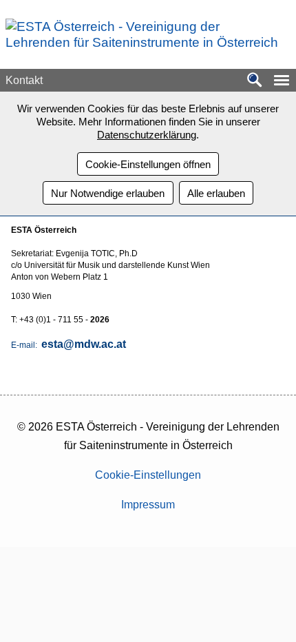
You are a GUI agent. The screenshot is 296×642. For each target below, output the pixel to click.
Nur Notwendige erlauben (108, 193)
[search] (255, 81)
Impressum (148, 504)
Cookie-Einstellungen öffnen (148, 164)
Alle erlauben (216, 193)
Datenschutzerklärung (146, 135)
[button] (281, 80)
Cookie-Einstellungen (148, 475)
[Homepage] (143, 42)
